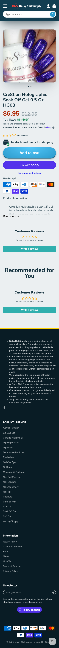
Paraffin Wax (9, 501)
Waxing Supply (10, 521)
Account (48, 6)
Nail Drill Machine (12, 477)
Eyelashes (8, 457)
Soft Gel (7, 516)
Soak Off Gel (9, 511)
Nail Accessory (11, 487)
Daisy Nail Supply (23, 642)
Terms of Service (11, 566)
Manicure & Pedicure (14, 472)
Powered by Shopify (43, 642)
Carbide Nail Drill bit (13, 437)
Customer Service (12, 546)
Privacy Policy (10, 571)
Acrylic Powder (11, 427)
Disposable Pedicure (13, 452)
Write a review (29, 249)
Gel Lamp (8, 467)
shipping (18, 123)
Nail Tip (7, 491)
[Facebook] (4, 407)
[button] (10, 135)
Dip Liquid (8, 447)
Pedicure (7, 496)
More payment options (29, 173)
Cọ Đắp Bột (9, 432)
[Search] (52, 14)
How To (7, 561)
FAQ (5, 551)
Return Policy (10, 541)
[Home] (27, 6)
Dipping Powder (11, 442)
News (6, 556)
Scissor (7, 506)
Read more (9, 216)
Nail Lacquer (9, 482)
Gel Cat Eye (9, 462)
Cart (54, 6)
